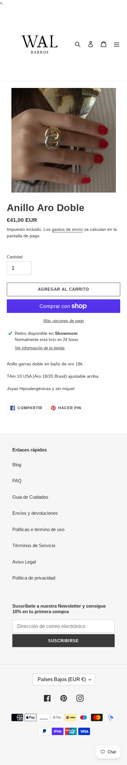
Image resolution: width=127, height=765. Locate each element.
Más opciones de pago (63, 320)
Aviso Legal (24, 561)
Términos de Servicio (33, 545)
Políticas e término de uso (38, 529)
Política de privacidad (33, 577)
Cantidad (15, 257)
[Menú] (116, 44)
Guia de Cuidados (30, 497)
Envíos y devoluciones (35, 513)
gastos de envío (67, 229)
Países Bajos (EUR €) (62, 679)
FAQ (17, 480)
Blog (16, 464)
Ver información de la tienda (39, 348)
